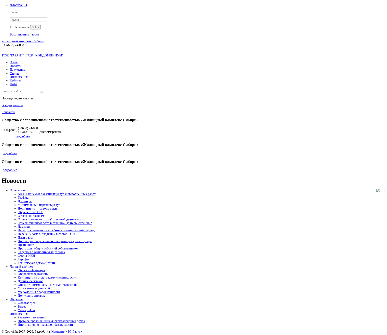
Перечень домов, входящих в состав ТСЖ (46, 234)
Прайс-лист (26, 244)
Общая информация (31, 270)
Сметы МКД (26, 255)
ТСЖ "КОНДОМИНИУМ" (44, 55)
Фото (13, 84)
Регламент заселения (32, 317)
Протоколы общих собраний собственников (48, 248)
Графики (24, 197)
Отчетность (18, 190)
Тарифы (23, 259)
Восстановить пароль (24, 34)
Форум (14, 73)
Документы (18, 69)
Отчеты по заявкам (31, 215)
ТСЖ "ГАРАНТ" (13, 55)
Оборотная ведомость (33, 274)
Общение (16, 299)
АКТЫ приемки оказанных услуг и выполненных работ (57, 194)
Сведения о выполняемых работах (41, 252)
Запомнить (21, 27)
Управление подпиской (34, 288)
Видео (22, 306)
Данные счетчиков (30, 281)
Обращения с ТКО (30, 212)
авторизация (18, 5)
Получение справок (31, 295)
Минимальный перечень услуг (39, 205)
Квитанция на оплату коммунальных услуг (47, 277)
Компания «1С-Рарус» (66, 331)
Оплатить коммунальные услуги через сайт (47, 284)
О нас (14, 62)
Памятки (24, 226)
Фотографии (26, 310)
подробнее (23, 136)
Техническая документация (36, 263)
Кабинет (15, 80)
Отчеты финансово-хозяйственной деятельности (51, 219)
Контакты (8, 112)
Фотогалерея (26, 303)
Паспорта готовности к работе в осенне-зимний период (56, 230)
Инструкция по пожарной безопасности (45, 324)
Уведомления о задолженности (39, 292)
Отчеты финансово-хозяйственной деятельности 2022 (55, 223)
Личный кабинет (21, 266)
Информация (19, 76)
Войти (35, 27)
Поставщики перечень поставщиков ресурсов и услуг (55, 241)
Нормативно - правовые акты (38, 208)
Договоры (25, 201)
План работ (25, 237)
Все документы (12, 105)
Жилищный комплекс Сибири (23, 41)
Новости (16, 66)
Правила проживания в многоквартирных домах (51, 321)
